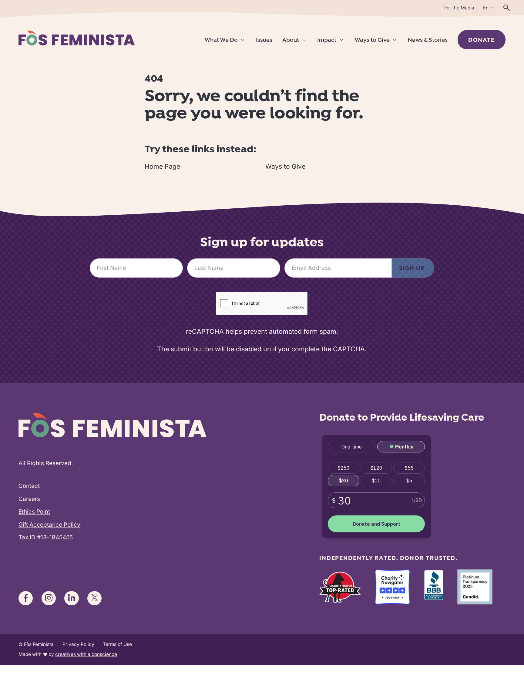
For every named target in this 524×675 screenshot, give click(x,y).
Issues (264, 40)
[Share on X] (94, 598)
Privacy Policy (78, 644)
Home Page (162, 166)
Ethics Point (34, 511)
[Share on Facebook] (25, 598)
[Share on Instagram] (49, 598)
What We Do (221, 40)
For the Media (459, 8)
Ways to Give (372, 40)
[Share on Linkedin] (71, 598)
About (290, 40)
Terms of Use (117, 644)
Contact (29, 485)
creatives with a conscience (86, 654)
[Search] (506, 8)
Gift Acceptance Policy (49, 524)
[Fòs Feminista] (76, 38)
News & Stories (428, 40)
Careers (29, 498)
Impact (326, 40)
